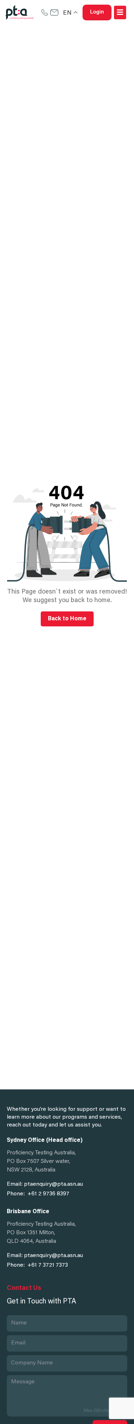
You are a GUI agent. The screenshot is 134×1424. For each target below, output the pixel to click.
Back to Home (67, 619)
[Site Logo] (19, 12)
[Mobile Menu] (120, 12)
